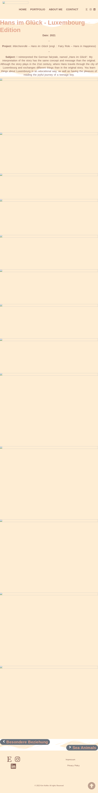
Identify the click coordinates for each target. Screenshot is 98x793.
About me (55, 9)
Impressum (70, 759)
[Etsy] (86, 9)
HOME (23, 9)
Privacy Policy (73, 765)
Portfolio (37, 9)
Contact (72, 9)
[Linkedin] (94, 9)
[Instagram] (90, 9)
